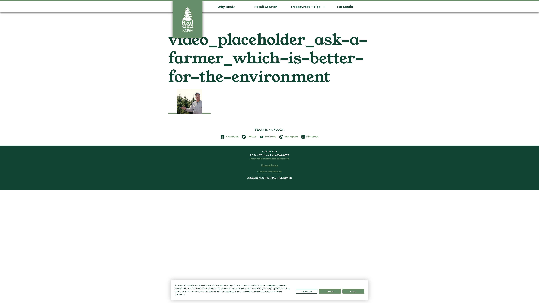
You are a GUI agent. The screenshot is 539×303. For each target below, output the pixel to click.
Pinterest (312, 136)
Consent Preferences (269, 171)
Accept (353, 291)
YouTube (270, 136)
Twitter (251, 136)
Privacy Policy (269, 165)
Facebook (232, 136)
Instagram (291, 136)
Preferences (307, 291)
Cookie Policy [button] (231, 291)
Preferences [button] (180, 294)
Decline (330, 291)
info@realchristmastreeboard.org (269, 158)
